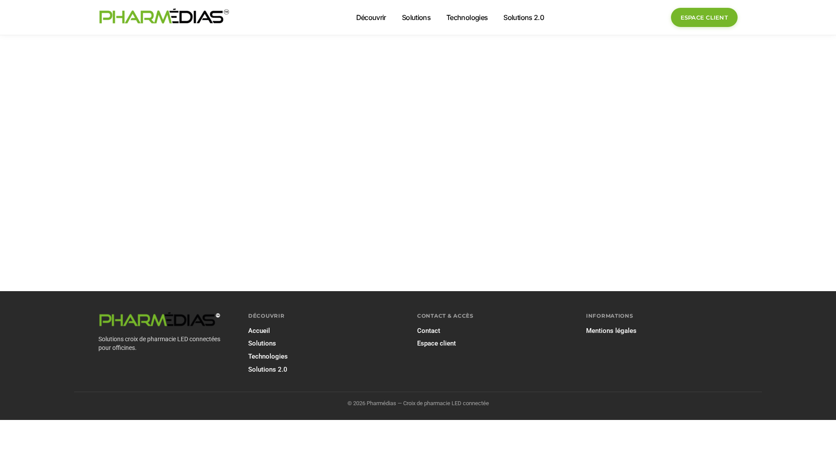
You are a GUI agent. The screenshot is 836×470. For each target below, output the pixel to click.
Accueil (259, 331)
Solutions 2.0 (523, 17)
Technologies (467, 17)
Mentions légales (611, 331)
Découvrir (371, 17)
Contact (428, 331)
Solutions (416, 17)
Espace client (704, 17)
